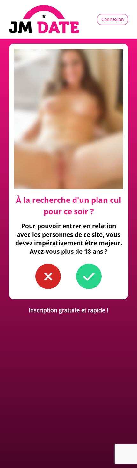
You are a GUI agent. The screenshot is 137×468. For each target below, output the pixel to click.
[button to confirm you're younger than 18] (48, 276)
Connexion (112, 19)
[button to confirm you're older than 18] (89, 276)
